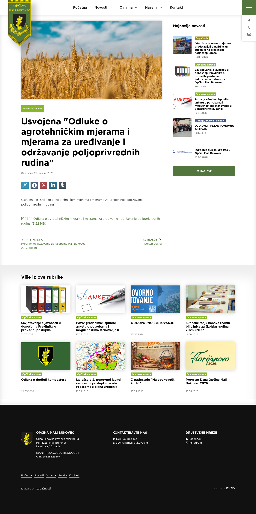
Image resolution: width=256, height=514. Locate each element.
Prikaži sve (204, 171)
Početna (80, 7)
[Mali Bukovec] (20, 28)
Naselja (62, 475)
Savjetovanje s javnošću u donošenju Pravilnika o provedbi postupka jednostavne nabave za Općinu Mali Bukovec (212, 76)
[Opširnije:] (45, 299)
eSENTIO (229, 488)
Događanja (202, 38)
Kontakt (176, 7)
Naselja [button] (151, 7)
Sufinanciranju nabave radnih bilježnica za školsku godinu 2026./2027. (208, 326)
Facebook (194, 438)
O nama (51, 475)
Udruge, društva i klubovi (210, 120)
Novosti (39, 475)
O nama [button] (126, 7)
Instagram (195, 442)
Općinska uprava (32, 108)
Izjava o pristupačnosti (36, 488)
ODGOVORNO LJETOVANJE (152, 323)
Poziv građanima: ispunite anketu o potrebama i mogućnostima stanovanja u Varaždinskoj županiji (213, 104)
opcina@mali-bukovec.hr (132, 442)
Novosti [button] (100, 7)
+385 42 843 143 (126, 438)
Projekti (200, 144)
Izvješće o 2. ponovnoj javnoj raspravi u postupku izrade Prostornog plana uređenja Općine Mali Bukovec (98, 385)
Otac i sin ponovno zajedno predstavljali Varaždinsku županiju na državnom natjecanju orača (213, 48)
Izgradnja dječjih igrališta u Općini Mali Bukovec (212, 151)
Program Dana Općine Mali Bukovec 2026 (206, 381)
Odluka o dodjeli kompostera (43, 379)
